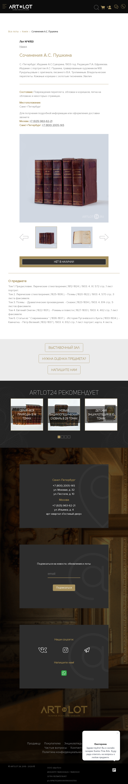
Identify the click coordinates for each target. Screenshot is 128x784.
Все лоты (13, 31)
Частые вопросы (55, 747)
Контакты (77, 747)
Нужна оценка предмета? (64, 359)
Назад (23, 46)
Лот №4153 (27, 41)
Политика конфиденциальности (64, 752)
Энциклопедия (74, 743)
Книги (25, 31)
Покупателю (52, 743)
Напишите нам (64, 370)
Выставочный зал (64, 348)
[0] (104, 8)
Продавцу (33, 743)
